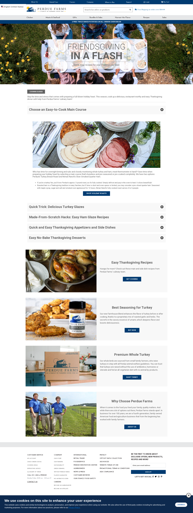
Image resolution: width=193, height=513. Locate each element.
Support (129, 2)
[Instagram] (158, 476)
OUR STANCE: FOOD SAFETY (85, 478)
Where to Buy (109, 2)
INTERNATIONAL (80, 455)
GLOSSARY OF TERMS (34, 472)
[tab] (96, 110)
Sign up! (148, 472)
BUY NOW (132, 330)
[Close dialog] (188, 495)
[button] (146, 2)
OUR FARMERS (58, 461)
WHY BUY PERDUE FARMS (62, 472)
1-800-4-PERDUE (41, 475)
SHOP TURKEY (132, 377)
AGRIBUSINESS (79, 468)
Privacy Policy (74, 508)
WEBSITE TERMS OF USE (109, 465)
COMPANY (58, 455)
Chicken (30, 17)
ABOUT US (132, 427)
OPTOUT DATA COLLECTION (111, 458)
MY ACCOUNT (31, 458)
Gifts (75, 17)
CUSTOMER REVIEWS (82, 475)
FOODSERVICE (79, 462)
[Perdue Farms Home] (46, 9)
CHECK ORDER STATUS (34, 461)
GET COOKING (132, 279)
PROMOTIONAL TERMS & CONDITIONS (115, 468)
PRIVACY (103, 455)
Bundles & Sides (96, 17)
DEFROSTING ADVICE (34, 468)
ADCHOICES (104, 462)
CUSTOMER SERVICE (35, 455)
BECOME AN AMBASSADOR (62, 485)
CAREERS (57, 482)
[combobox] (108, 9)
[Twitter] (156, 476)
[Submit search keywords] (130, 9)
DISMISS (181, 505)
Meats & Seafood (53, 17)
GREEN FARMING (59, 468)
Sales (164, 17)
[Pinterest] (161, 476)
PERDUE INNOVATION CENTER (85, 465)
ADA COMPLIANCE (107, 472)
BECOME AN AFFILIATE (61, 488)
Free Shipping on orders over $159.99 (151, 10)
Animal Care (53, 2)
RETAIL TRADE (79, 458)
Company (90, 2)
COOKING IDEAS (32, 465)
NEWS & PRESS (79, 472)
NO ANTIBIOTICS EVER (61, 478)
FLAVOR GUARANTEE (60, 475)
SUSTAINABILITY (59, 465)
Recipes (146, 17)
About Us (34, 2)
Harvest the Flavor (122, 17)
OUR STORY (57, 458)
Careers (72, 2)
